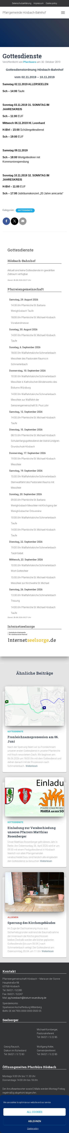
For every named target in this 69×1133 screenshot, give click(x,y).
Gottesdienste (25, 210)
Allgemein (13, 917)
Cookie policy (33, 1128)
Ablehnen (34, 1121)
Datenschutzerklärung (21, 3)
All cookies (34, 1112)
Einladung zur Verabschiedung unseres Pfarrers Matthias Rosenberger (32, 832)
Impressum (38, 3)
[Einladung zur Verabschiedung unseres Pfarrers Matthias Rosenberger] (34, 796)
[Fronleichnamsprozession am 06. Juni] (34, 706)
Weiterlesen (32, 766)
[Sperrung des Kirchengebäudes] (34, 891)
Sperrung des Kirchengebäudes (31, 923)
